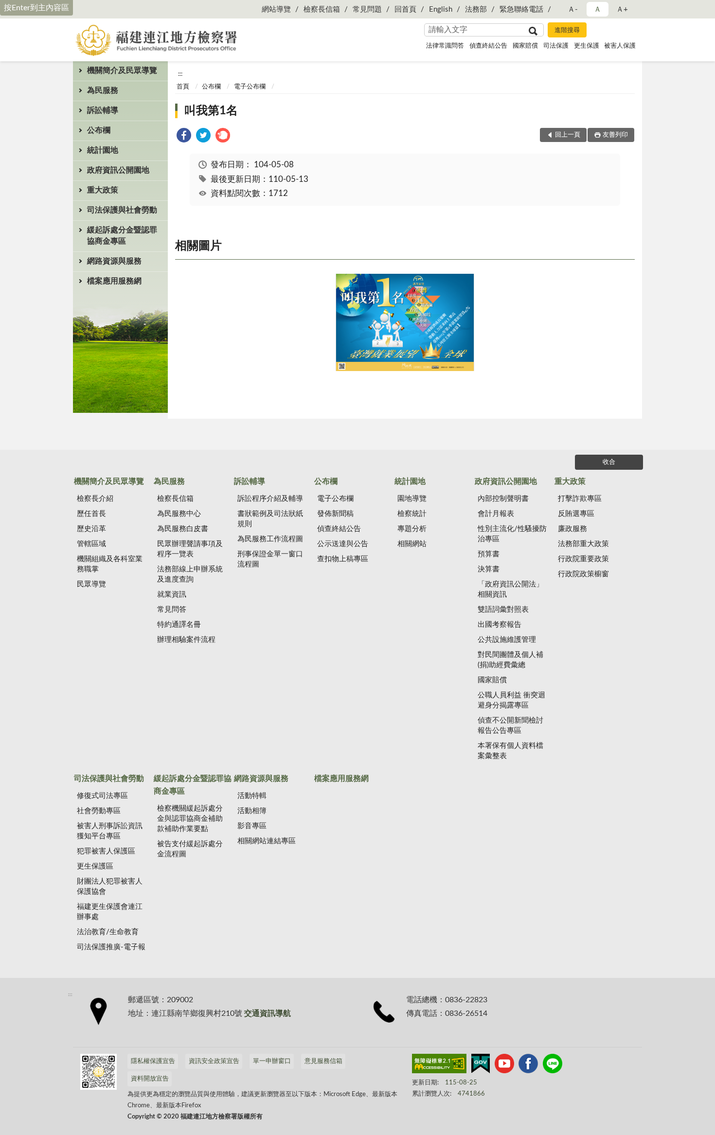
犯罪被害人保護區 (106, 851)
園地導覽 (412, 498)
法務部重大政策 (583, 544)
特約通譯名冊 (179, 624)
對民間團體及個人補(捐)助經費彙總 (510, 660)
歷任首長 (91, 513)
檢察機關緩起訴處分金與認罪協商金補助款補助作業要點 (190, 819)
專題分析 (412, 528)
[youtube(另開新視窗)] (504, 1065)
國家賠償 (525, 46)
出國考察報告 (499, 624)
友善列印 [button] (615, 135)
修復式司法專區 (102, 795)
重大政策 (102, 190)
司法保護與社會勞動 (122, 210)
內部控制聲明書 (503, 498)
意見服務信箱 (323, 1061)
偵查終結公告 (488, 46)
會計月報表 (496, 513)
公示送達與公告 (342, 544)
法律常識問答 (445, 46)
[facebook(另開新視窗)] (528, 1065)
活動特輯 (252, 795)
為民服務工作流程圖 (270, 539)
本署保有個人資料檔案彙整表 (510, 751)
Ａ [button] (597, 9)
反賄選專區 (576, 513)
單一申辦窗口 (272, 1061)
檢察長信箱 (322, 9)
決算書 (489, 569)
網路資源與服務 (114, 261)
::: (180, 74)
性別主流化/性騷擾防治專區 (512, 534)
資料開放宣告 (150, 1079)
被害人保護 (620, 46)
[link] (184, 137)
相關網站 (412, 544)
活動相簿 (252, 811)
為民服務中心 (179, 513)
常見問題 (367, 9)
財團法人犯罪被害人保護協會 (110, 886)
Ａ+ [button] (622, 9)
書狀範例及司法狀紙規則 (270, 519)
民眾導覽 (91, 584)
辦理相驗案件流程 (186, 639)
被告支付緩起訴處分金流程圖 (190, 849)
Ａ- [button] (573, 9)
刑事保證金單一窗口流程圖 (270, 559)
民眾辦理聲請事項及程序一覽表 (190, 549)
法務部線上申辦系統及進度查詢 (190, 574)
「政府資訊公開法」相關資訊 (510, 589)
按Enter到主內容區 (36, 8)
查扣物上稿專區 (342, 559)
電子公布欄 (250, 87)
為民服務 (102, 90)
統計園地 (102, 150)
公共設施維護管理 (507, 639)
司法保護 (556, 46)
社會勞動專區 (99, 811)
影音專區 (252, 826)
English (440, 9)
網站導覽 (276, 9)
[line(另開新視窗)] (552, 1065)
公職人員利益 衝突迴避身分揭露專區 (511, 700)
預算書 (489, 554)
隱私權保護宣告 (153, 1061)
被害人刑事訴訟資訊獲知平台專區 (110, 831)
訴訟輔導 (102, 110)
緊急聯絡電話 (521, 9)
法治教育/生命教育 (108, 932)
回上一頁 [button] (567, 135)
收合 (609, 462)
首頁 (183, 87)
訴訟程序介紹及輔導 (270, 498)
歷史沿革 (91, 528)
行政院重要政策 (583, 559)
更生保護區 (95, 866)
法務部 (476, 9)
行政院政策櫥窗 (583, 574)
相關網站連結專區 (266, 841)
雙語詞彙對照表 (503, 609)
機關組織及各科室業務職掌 (110, 564)
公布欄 (98, 130)
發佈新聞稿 (335, 513)
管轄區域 (91, 544)
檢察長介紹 (95, 498)
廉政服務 (572, 528)
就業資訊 (171, 594)
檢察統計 (412, 513)
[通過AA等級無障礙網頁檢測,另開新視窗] (439, 1065)
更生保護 (586, 46)
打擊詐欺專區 (580, 498)
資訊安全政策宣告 (214, 1061)
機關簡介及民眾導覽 (122, 70)
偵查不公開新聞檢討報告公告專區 (510, 725)
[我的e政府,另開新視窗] (480, 1065)
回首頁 (405, 9)
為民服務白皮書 (182, 528)
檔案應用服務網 (114, 281)
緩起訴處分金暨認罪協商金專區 (122, 235)
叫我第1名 (211, 111)
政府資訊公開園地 (118, 170)
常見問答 (171, 609)
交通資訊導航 (267, 1013)
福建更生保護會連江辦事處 (110, 912)
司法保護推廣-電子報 (111, 947)
